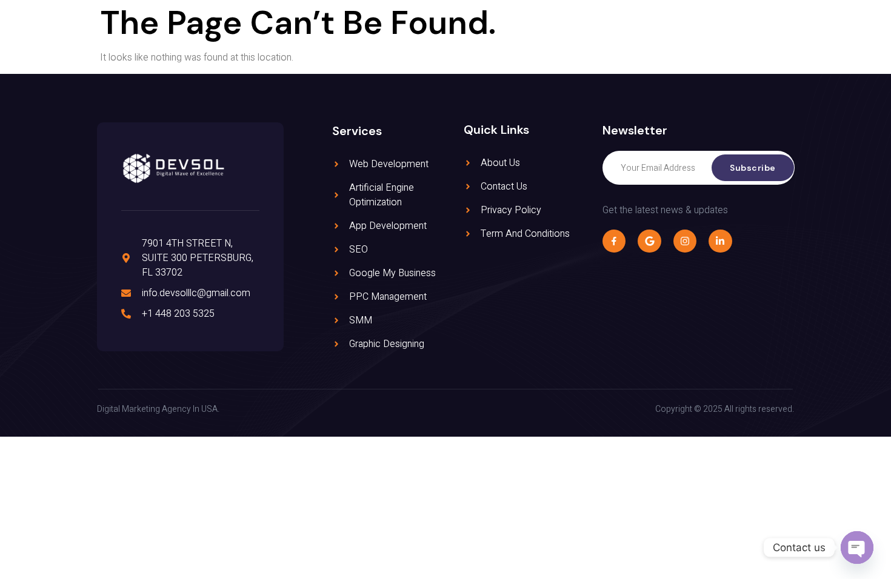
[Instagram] (684, 241)
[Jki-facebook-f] (614, 241)
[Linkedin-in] (720, 241)
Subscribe (753, 167)
